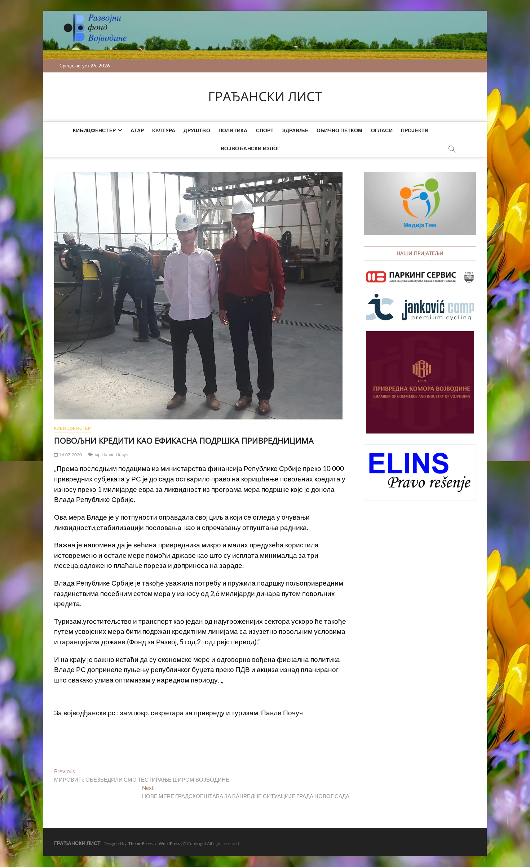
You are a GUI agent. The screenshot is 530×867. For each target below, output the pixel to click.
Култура (163, 130)
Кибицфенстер (94, 130)
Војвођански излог (250, 148)
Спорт (265, 130)
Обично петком (340, 130)
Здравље (295, 130)
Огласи (382, 130)
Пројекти (415, 130)
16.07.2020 (70, 454)
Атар (137, 130)
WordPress (169, 843)
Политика (233, 130)
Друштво (197, 130)
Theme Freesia (142, 843)
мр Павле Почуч (111, 454)
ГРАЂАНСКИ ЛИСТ (265, 97)
